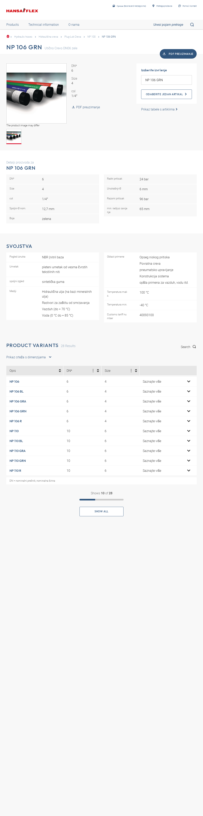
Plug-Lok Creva (72, 36)
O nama (73, 24)
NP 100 (91, 36)
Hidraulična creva (48, 36)
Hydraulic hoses (23, 36)
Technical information (43, 24)
